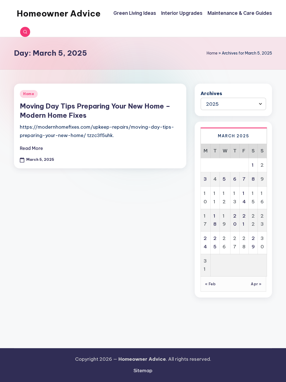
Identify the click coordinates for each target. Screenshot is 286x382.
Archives (211, 93)
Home (212, 53)
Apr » (256, 284)
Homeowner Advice (59, 13)
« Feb (210, 284)
